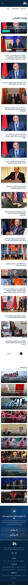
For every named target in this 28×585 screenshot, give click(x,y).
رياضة (18, 561)
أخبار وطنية (23, 9)
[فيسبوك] (15, 553)
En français (14, 578)
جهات (8, 9)
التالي (9, 353)
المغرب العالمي (15, 9)
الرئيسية (23, 575)
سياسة (14, 561)
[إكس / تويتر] (12, 553)
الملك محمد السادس (20, 567)
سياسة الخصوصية (10, 575)
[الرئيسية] (26, 14)
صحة (5, 561)
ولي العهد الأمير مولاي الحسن (9, 567)
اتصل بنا (4, 575)
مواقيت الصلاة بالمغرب (21, 570)
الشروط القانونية (18, 575)
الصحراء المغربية (5, 570)
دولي (11, 561)
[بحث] (2, 3)
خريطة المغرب (12, 570)
